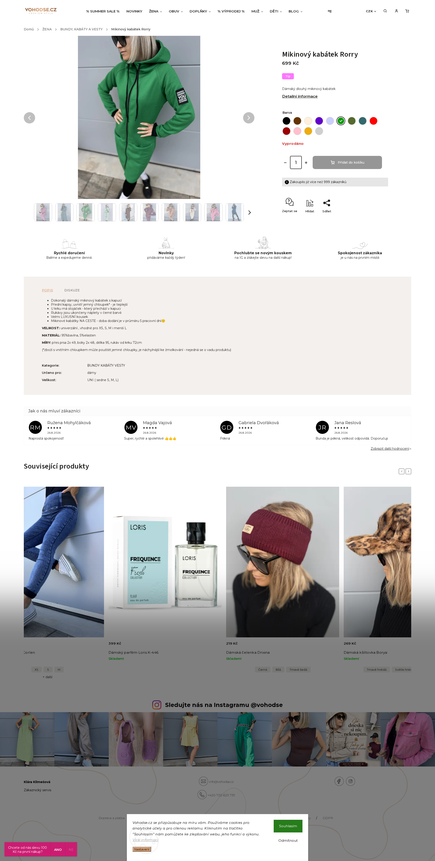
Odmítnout (288, 840)
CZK (369, 11)
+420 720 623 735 (221, 795)
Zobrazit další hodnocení (390, 449)
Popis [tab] (47, 290)
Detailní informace (300, 96)
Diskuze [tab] (72, 290)
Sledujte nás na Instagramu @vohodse (224, 704)
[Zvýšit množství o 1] (306, 163)
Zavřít (373, 219)
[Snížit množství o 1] (285, 163)
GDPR (328, 818)
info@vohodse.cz (221, 782)
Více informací (145, 840)
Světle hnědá (404, 669)
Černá (262, 669)
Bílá (278, 669)
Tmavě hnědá (377, 669)
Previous (402, 471)
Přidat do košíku (351, 162)
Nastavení (141, 849)
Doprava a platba (112, 818)
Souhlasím (288, 826)
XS (36, 669)
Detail (95, 646)
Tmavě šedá (298, 669)
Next (409, 471)
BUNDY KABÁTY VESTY (106, 365)
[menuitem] (104, 11)
